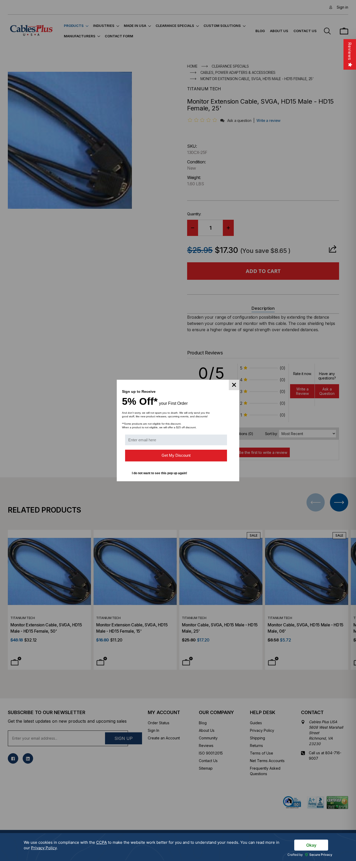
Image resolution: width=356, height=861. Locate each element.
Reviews (349, 51)
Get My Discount (176, 455)
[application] (178, 847)
